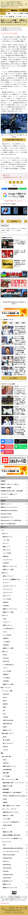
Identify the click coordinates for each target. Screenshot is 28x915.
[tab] (3, 13)
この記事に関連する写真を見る (14, 139)
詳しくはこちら (14, 6)
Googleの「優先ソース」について (13, 200)
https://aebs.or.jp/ (5, 903)
